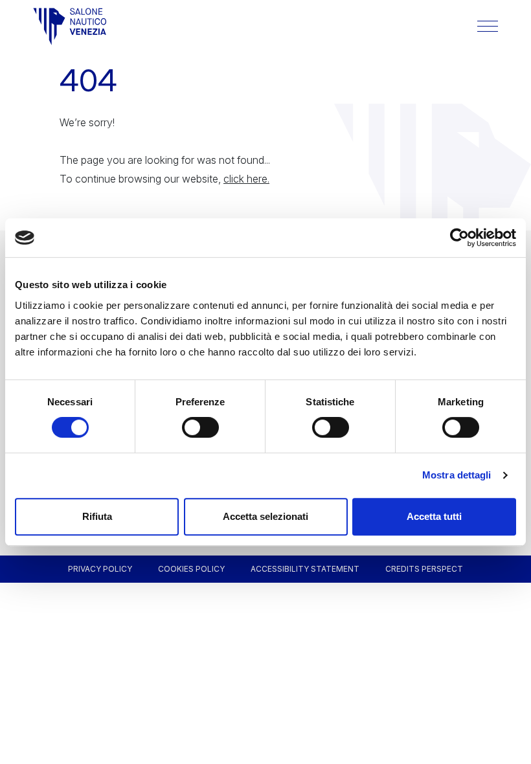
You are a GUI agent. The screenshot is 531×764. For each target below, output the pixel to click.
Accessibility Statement (305, 569)
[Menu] (487, 26)
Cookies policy (191, 569)
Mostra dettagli (456, 474)
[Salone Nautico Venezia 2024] (70, 26)
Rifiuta (97, 516)
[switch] (200, 427)
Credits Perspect (424, 569)
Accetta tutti (434, 516)
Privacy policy (100, 569)
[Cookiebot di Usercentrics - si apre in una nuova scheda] (459, 237)
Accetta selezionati (265, 516)
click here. (246, 178)
